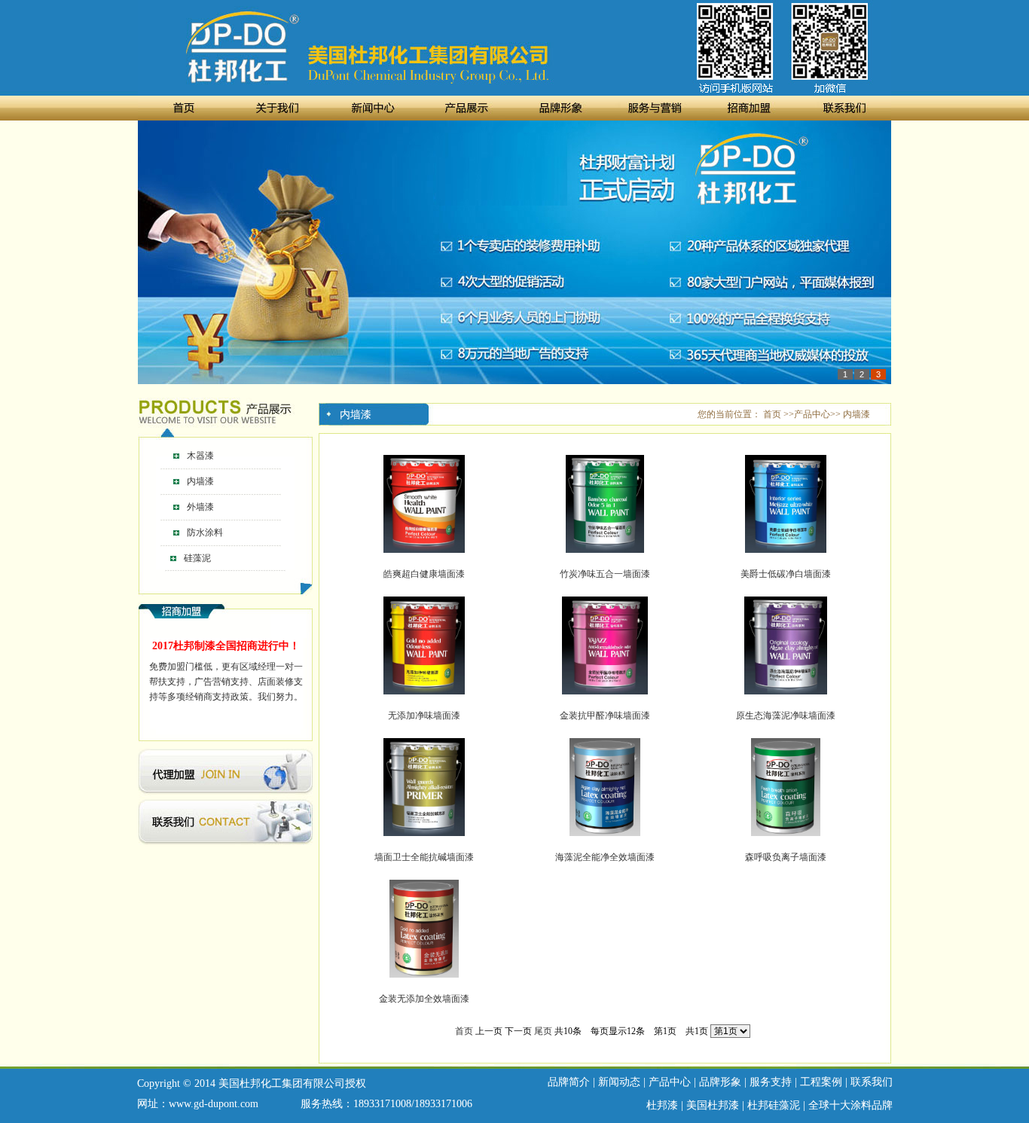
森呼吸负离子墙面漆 (785, 857)
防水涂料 (205, 532)
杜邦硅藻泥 (773, 1105)
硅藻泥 (196, 558)
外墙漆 (200, 507)
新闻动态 (619, 1082)
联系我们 (871, 1082)
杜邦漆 (662, 1105)
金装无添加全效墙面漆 (424, 998)
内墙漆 (200, 481)
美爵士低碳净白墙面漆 (785, 574)
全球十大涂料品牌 (850, 1105)
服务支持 (771, 1082)
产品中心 (670, 1082)
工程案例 (821, 1082)
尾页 (543, 1031)
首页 (464, 1031)
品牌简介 (569, 1082)
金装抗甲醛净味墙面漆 (605, 715)
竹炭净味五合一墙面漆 (605, 574)
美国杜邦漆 (712, 1105)
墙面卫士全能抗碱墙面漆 (424, 857)
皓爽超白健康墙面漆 (424, 574)
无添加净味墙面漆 (424, 715)
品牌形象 (720, 1082)
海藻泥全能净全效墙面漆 (605, 857)
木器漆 (200, 455)
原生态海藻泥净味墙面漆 (785, 715)
